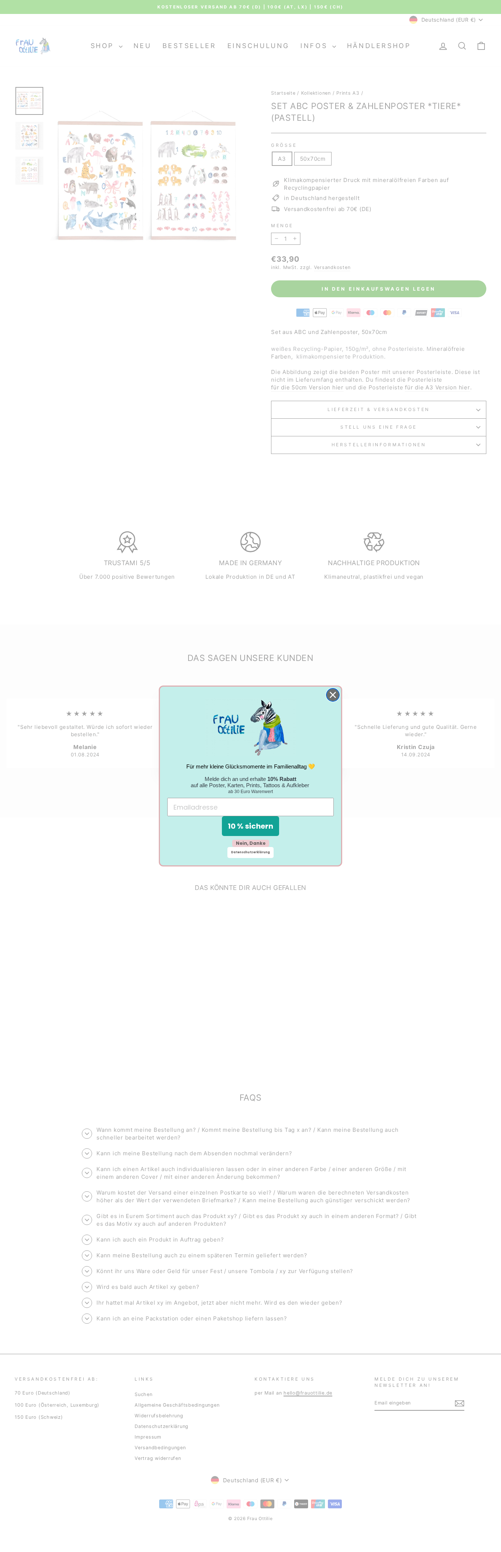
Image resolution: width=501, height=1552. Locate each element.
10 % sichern (250, 826)
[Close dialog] (332, 694)
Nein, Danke (251, 843)
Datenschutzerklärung (250, 852)
